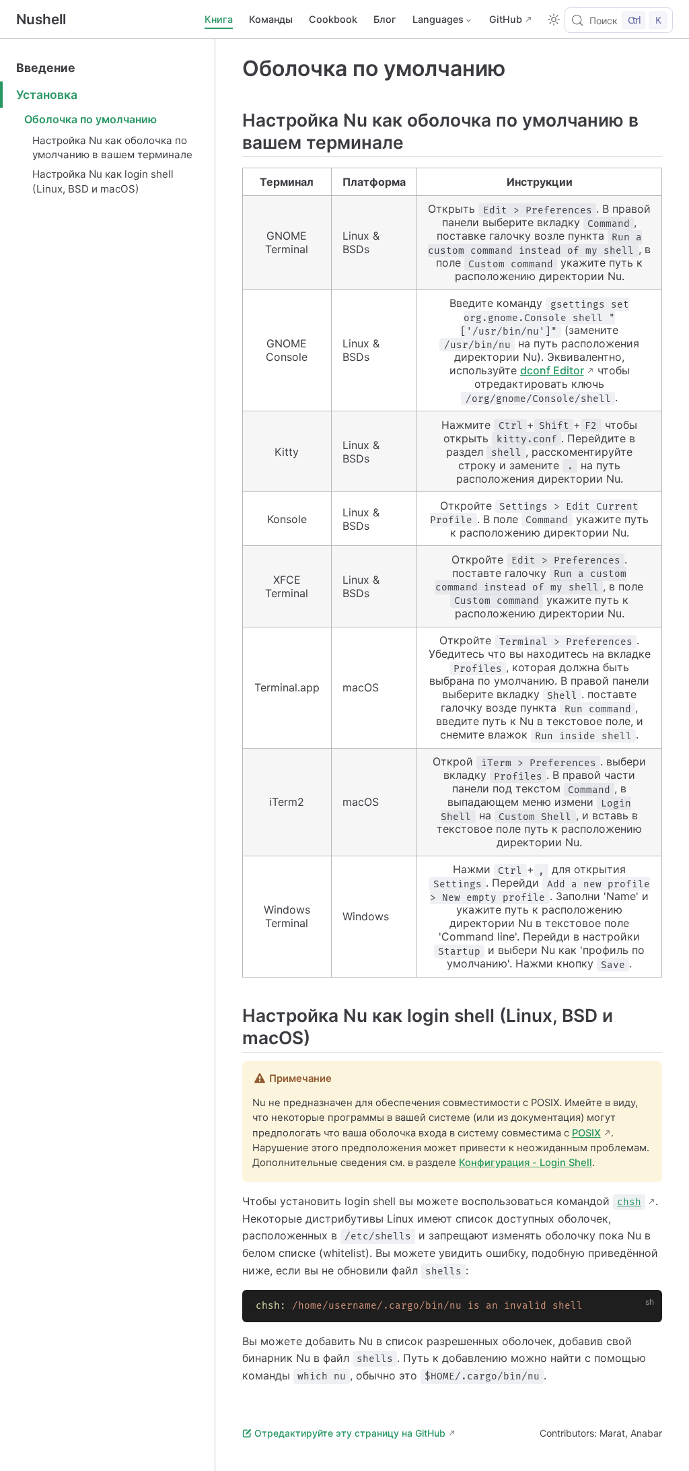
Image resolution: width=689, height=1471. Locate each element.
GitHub (505, 19)
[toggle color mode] (554, 19)
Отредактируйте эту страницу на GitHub (349, 1433)
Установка (46, 95)
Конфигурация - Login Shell (525, 1163)
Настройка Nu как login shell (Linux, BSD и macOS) (103, 181)
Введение (45, 68)
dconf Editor (552, 370)
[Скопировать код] (643, 1308)
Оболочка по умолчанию (90, 119)
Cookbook (333, 19)
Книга (219, 19)
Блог (384, 19)
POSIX (586, 1133)
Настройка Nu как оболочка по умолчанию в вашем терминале (112, 147)
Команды (271, 19)
